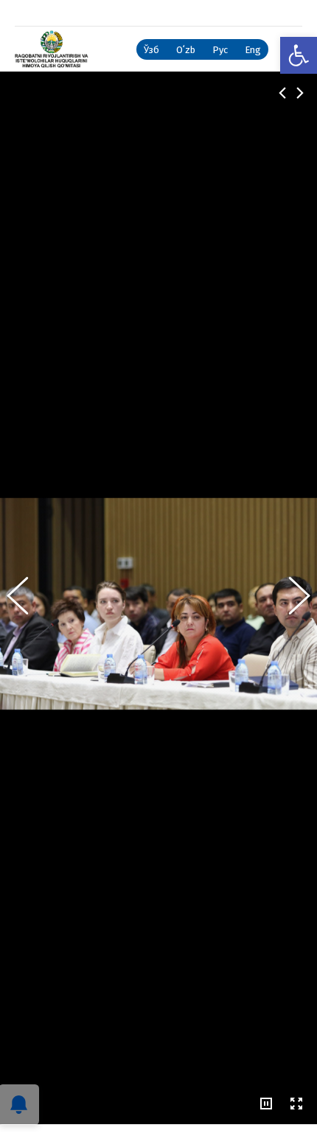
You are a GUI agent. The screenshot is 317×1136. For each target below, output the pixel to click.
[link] (298, 55)
